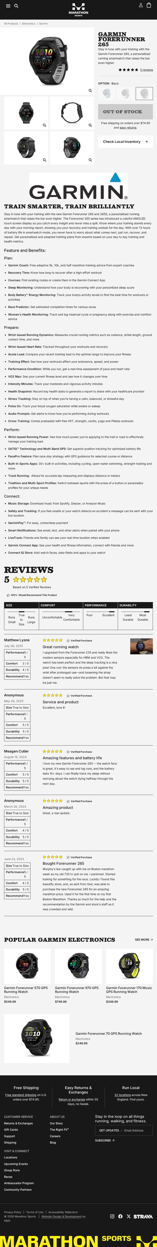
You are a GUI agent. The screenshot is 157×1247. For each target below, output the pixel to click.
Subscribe (103, 1140)
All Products (11, 23)
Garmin (43, 23)
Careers (55, 1136)
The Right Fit (59, 1129)
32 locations (122, 1095)
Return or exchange (72, 1099)
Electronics (28, 23)
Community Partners (18, 1189)
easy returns (128, 127)
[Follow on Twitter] (128, 1216)
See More (142, 939)
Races (8, 1176)
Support (9, 1136)
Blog (53, 1142)
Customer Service (18, 1116)
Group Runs (12, 1170)
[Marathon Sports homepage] (78, 9)
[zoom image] (90, 91)
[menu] (12, 6)
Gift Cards (11, 1129)
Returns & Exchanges (18, 1123)
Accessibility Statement (62, 1212)
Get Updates (109, 1130)
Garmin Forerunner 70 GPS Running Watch (109, 1033)
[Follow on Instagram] (112, 1216)
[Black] (144, 93)
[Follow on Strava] (143, 1216)
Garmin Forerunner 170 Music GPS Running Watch (129, 990)
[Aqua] (106, 93)
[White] (125, 93)
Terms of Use (35, 1212)
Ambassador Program (19, 1183)
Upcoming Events (16, 1164)
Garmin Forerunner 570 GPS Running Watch (26, 990)
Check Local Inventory (121, 142)
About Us (57, 1116)
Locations (10, 1157)
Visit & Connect (16, 1151)
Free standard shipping (20, 1095)
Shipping (10, 1142)
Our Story (56, 1123)
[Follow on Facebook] (120, 1216)
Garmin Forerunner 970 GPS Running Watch (77, 990)
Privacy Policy (12, 1212)
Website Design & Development (61, 1216)
